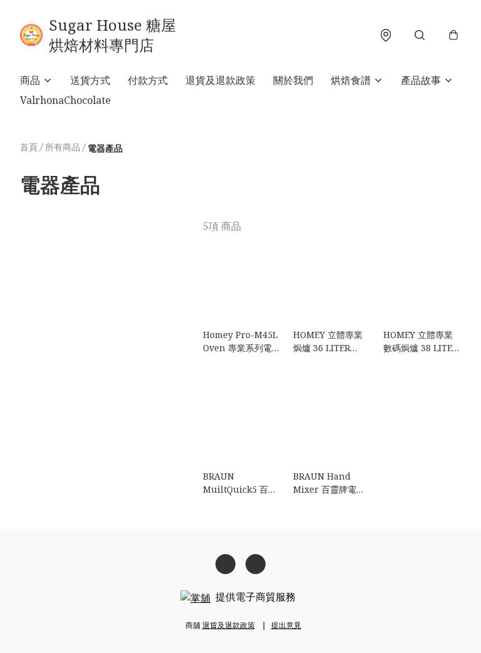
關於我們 (293, 80)
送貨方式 (90, 80)
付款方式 (148, 80)
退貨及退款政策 (220, 80)
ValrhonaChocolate (65, 100)
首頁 (29, 147)
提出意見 (286, 625)
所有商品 (62, 147)
